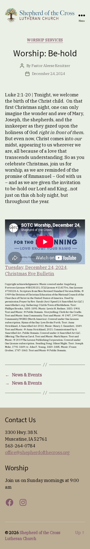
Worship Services (45, 40)
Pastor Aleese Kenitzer (51, 65)
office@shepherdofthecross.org (37, 452)
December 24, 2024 (48, 73)
